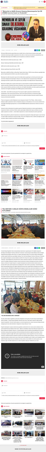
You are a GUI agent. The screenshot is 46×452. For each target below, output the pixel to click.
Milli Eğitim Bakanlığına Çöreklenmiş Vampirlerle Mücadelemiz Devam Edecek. (28, 168)
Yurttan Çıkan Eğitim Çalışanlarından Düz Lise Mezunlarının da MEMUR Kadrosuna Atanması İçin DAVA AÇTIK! (40, 198)
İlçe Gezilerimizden (28, 416)
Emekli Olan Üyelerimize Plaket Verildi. (17, 417)
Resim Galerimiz (8, 212)
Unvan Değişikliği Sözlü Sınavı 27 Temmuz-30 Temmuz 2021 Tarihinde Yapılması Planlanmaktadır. (17, 168)
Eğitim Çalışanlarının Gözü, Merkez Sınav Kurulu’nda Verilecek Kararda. (28, 197)
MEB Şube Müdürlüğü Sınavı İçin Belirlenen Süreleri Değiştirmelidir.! (39, 182)
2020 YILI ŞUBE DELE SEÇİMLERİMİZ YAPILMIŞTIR (39, 417)
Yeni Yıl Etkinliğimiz (28, 437)
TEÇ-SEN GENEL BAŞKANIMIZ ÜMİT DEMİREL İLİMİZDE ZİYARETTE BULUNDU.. (40, 439)
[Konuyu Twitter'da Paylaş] (37, 50)
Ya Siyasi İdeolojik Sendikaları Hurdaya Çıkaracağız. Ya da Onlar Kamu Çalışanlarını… (28, 182)
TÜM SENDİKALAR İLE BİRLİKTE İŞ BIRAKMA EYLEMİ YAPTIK (6, 438)
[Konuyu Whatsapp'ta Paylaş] (39, 50)
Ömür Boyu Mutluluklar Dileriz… (6, 417)
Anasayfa (3, 14)
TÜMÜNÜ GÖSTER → (41, 7)
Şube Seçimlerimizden (17, 426)
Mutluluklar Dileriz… (6, 426)
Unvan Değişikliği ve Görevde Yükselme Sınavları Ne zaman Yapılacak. (39, 168)
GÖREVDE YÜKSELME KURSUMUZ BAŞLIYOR (5, 167)
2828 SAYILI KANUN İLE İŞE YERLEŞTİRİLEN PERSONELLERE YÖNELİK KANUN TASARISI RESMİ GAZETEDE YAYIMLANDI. (6, 198)
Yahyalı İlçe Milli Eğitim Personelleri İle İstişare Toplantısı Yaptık (28, 428)
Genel (6, 14)
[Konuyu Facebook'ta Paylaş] (35, 50)
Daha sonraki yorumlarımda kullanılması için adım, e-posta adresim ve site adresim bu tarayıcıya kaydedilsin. (20, 145)
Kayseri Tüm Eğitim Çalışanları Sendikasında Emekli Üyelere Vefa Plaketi (17, 197)
